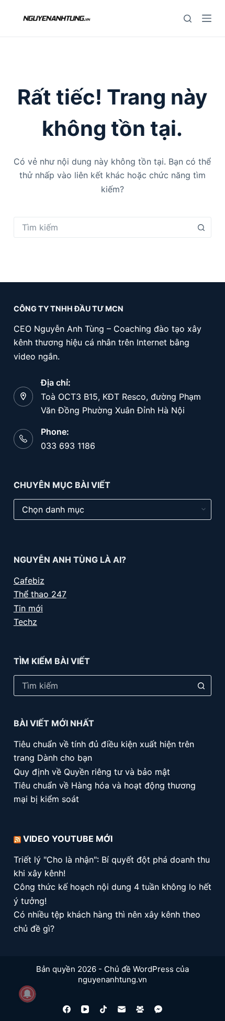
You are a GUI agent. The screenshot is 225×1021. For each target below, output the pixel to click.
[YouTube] (85, 1009)
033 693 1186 (68, 445)
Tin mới (28, 608)
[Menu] (206, 18)
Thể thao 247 (40, 594)
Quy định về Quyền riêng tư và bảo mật (92, 772)
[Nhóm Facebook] (140, 1009)
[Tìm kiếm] (188, 18)
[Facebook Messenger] (158, 1009)
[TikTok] (103, 1009)
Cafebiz (29, 580)
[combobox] (102, 227)
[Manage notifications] (27, 993)
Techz (25, 622)
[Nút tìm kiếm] (201, 227)
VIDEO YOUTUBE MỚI (68, 838)
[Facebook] (67, 1009)
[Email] (122, 1009)
